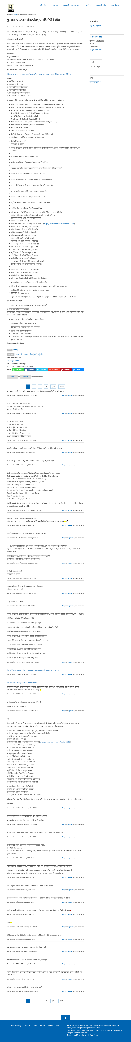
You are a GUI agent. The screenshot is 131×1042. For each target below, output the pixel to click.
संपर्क (98, 1028)
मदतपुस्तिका (115, 5)
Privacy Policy (82, 1035)
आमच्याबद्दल (92, 1028)
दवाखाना (26, 354)
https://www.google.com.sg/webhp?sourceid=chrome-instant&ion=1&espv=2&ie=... (39, 74)
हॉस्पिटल (36, 354)
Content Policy (93, 1035)
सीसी (57, 1025)
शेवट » (62, 386)
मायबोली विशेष (101, 5)
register (25, 376)
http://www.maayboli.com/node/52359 (59, 223)
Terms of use (71, 1035)
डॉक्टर (31, 354)
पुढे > (53, 386)
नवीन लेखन (43, 5)
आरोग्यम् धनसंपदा (13, 360)
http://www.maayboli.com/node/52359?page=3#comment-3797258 (33, 670)
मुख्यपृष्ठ (15, 15)
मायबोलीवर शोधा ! (95, 82)
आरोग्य (15, 350)
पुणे (21, 354)
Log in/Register (95, 25)
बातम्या (50, 1025)
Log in (13, 376)
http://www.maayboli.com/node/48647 (22, 682)
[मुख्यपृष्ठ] (11, 7)
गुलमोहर (88, 5)
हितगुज (55, 5)
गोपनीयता (84, 1028)
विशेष (35, 1025)
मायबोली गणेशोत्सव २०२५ (71, 5)
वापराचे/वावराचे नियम (73, 1028)
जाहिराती (42, 1025)
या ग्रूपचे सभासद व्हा (96, 49)
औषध (41, 354)
